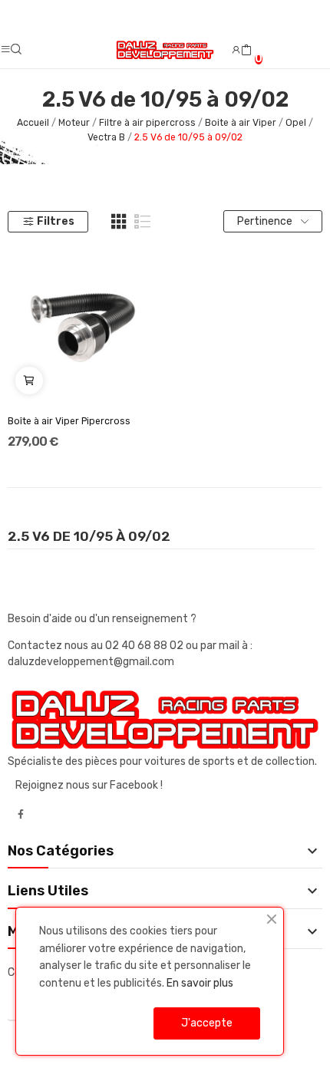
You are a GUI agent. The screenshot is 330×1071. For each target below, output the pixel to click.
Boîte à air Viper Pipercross (69, 421)
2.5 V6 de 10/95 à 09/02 (89, 537)
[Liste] (142, 221)
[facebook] (20, 815)
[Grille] (119, 221)
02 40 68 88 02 (145, 645)
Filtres (55, 221)
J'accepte (207, 1023)
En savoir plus (200, 983)
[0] (246, 50)
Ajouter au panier (29, 380)
